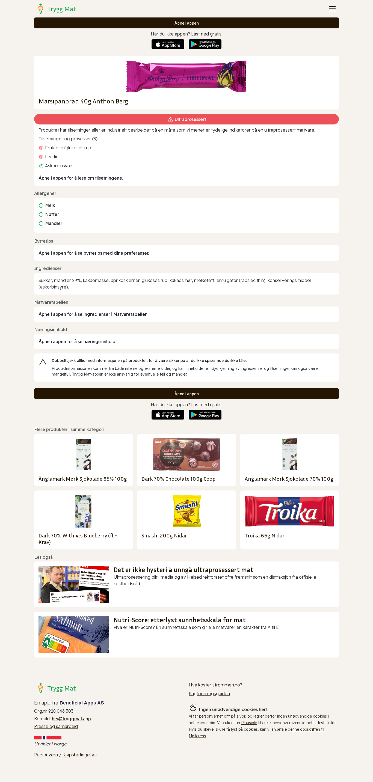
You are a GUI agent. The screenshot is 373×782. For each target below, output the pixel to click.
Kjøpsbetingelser (80, 754)
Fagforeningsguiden (209, 693)
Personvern (46, 754)
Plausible (249, 722)
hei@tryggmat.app (71, 718)
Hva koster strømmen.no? (215, 685)
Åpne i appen (186, 23)
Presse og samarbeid (56, 726)
